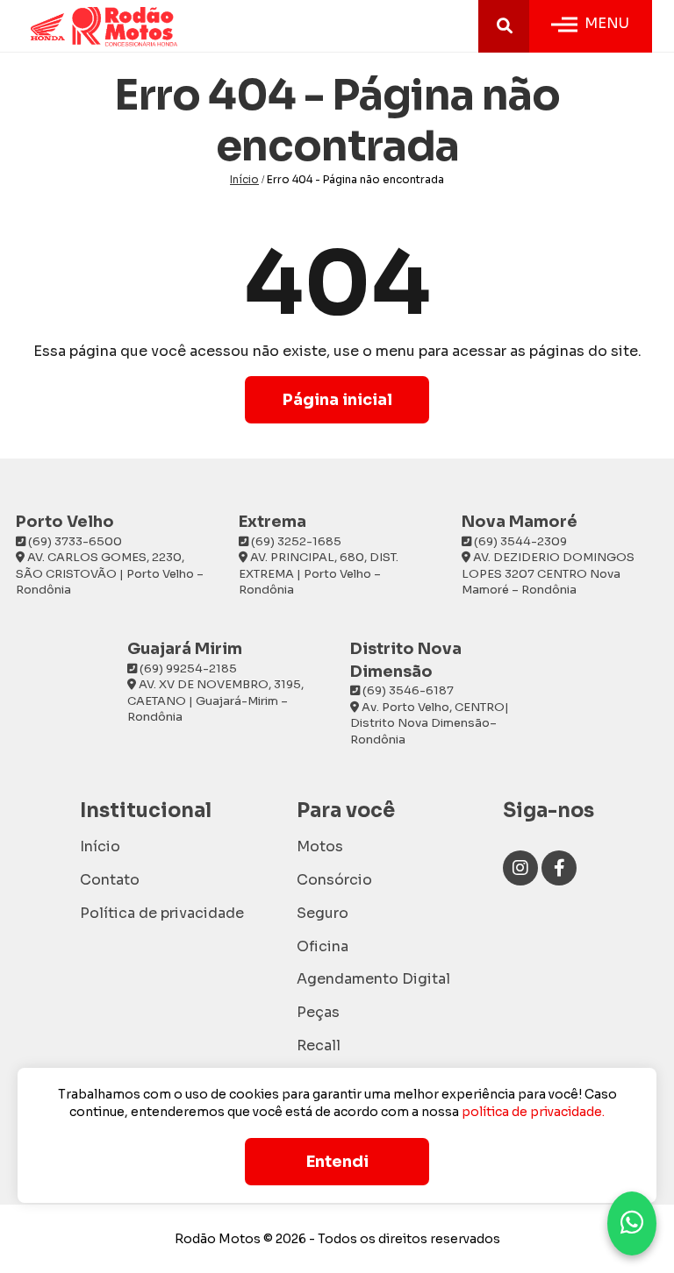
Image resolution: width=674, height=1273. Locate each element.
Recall (319, 1045)
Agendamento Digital (373, 979)
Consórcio (334, 880)
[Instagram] (520, 867)
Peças (318, 1012)
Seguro (322, 913)
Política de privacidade (162, 913)
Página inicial (337, 399)
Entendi (337, 1161)
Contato (110, 880)
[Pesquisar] (504, 26)
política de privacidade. (533, 1112)
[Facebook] (559, 867)
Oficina (322, 946)
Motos (320, 846)
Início (244, 179)
